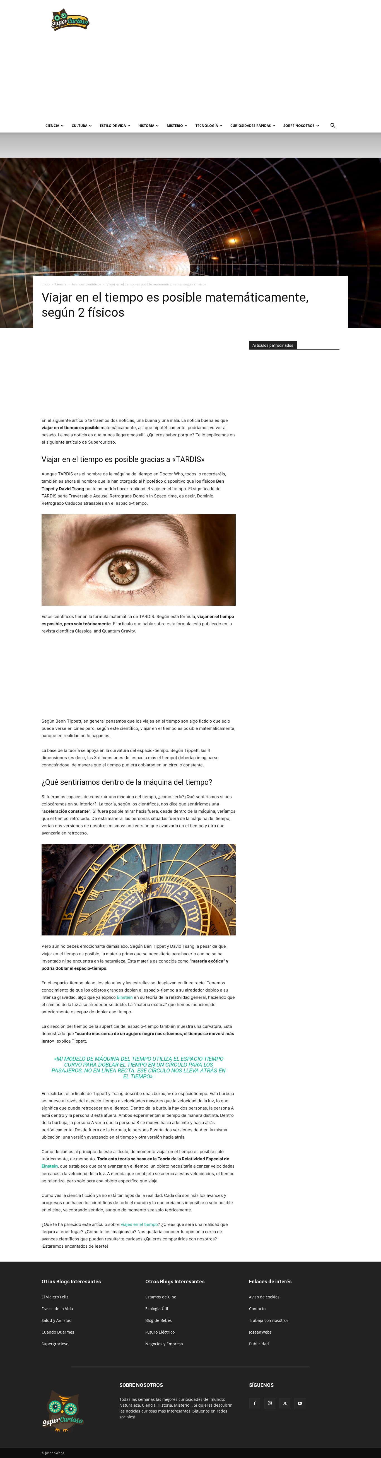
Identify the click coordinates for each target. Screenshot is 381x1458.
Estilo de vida (113, 125)
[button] (332, 126)
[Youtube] (299, 1403)
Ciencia (52, 125)
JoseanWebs (260, 1332)
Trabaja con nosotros (268, 1320)
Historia (146, 125)
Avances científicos (86, 284)
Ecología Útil (156, 1308)
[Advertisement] (237, 20)
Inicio (46, 284)
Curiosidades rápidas (250, 125)
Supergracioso (55, 1343)
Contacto (257, 1308)
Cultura (79, 125)
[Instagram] (269, 1403)
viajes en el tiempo (139, 1224)
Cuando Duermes (58, 1332)
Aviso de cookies (264, 1297)
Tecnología (207, 125)
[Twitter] (284, 1403)
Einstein (125, 997)
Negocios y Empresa (164, 1343)
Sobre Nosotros (299, 125)
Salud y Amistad (57, 1320)
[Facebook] (254, 1403)
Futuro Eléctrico (160, 1332)
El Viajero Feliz (55, 1297)
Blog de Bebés (158, 1320)
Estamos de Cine (160, 1297)
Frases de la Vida (57, 1308)
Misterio (175, 125)
